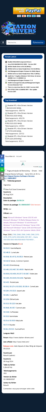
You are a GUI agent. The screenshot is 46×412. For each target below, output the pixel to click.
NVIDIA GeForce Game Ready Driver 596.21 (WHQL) (24, 74)
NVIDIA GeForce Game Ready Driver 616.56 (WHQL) (24, 69)
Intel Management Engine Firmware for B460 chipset (24, 71)
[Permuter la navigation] (3, 42)
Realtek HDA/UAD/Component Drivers (19, 62)
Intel (40, 170)
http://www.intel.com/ (21, 341)
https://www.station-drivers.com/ (21, 337)
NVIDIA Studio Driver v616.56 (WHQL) (19, 66)
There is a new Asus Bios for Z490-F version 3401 (23, 87)
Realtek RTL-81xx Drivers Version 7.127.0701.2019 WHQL (19, 129)
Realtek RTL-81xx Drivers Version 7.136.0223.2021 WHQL (19, 106)
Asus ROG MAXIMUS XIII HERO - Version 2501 (22, 64)
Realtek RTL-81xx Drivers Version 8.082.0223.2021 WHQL (19, 122)
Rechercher (39, 42)
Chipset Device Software (14, 174)
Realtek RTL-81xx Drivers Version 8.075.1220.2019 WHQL (19, 137)
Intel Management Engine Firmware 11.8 (20, 80)
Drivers (34, 170)
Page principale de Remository (18, 170)
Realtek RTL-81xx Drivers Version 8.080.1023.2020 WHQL (19, 114)
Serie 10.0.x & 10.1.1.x (32, 174)
